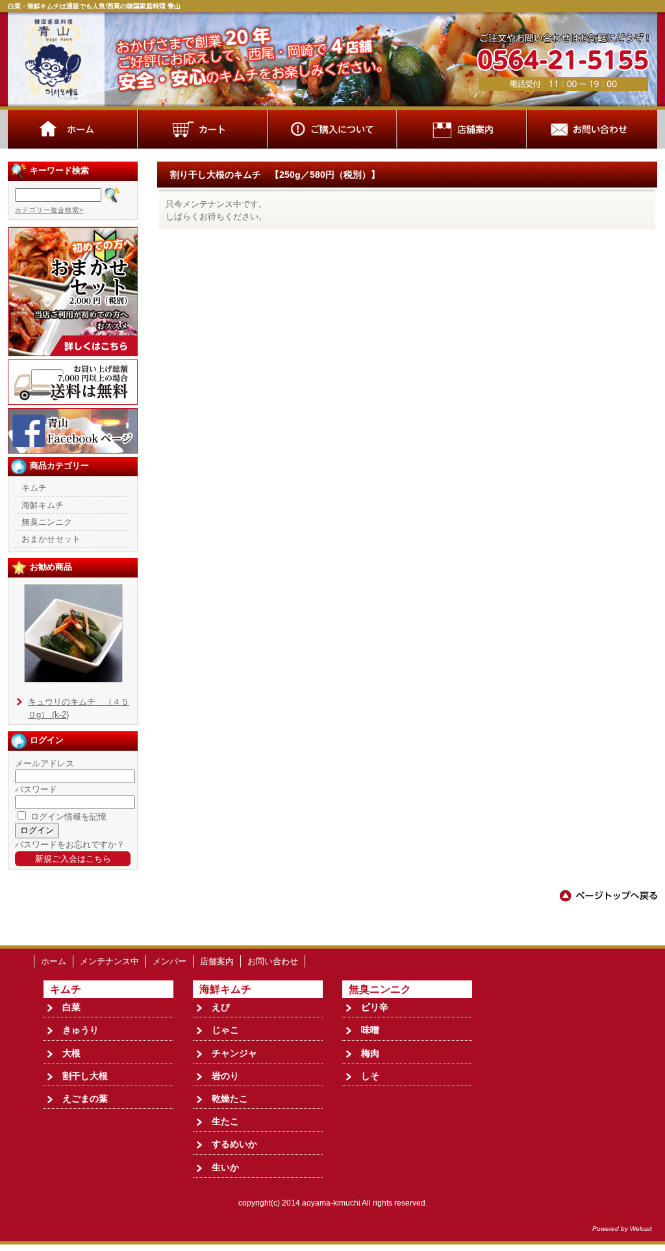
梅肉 (370, 1053)
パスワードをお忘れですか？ (70, 844)
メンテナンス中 (109, 961)
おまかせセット (51, 539)
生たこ (225, 1121)
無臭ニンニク (46, 522)
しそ (370, 1076)
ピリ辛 (374, 1007)
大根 (71, 1053)
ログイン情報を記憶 (67, 816)
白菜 (71, 1007)
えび (221, 1007)
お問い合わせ (272, 961)
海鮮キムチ (42, 505)
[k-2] (73, 680)
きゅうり (80, 1030)
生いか (225, 1167)
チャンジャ (234, 1053)
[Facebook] (73, 450)
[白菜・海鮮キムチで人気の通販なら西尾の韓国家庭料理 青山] (332, 107)
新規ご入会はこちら (73, 859)
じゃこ (225, 1030)
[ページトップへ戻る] (608, 900)
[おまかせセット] (73, 353)
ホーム (53, 961)
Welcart (641, 1228)
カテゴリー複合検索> (49, 209)
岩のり (225, 1076)
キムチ (34, 487)
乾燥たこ (230, 1098)
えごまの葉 (85, 1098)
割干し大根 (85, 1076)
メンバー (169, 961)
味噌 (370, 1030)
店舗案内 (217, 961)
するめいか (234, 1144)
